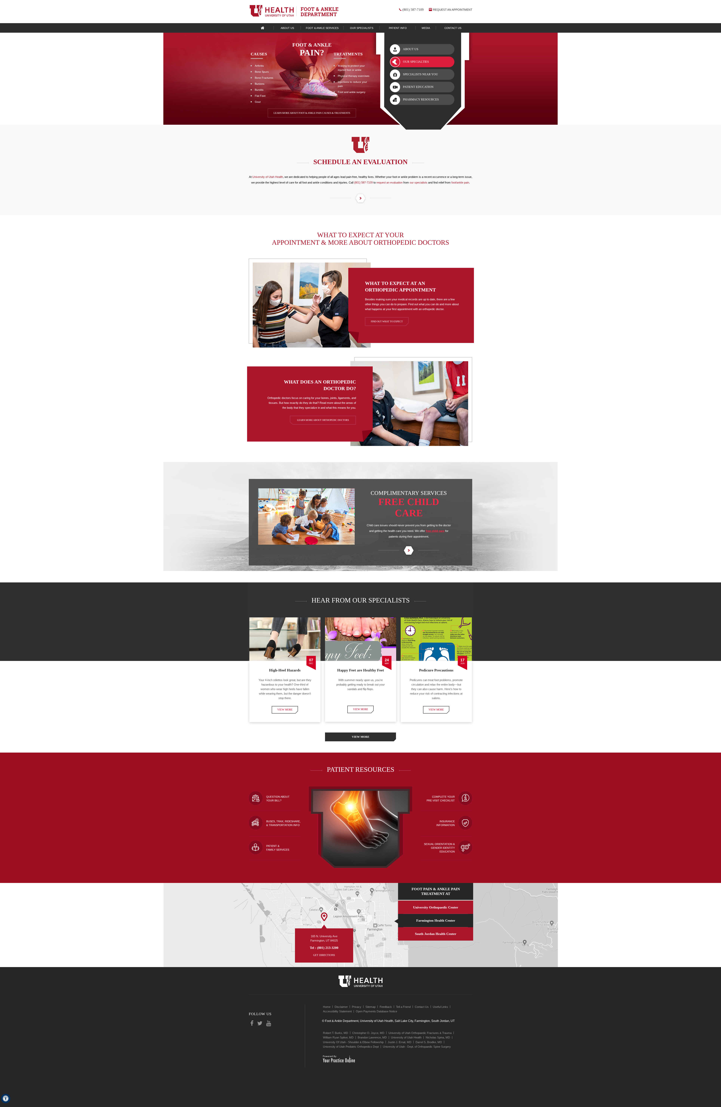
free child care (435, 530)
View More (285, 709)
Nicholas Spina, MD (438, 1037)
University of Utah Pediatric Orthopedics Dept (351, 1046)
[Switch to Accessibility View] (5, 1098)
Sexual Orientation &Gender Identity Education (439, 848)
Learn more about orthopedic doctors (323, 420)
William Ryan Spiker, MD (338, 1037)
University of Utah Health (267, 176)
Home (262, 28)
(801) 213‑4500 (327, 948)
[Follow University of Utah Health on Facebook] (251, 1024)
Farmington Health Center (435, 920)
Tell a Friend (403, 1006)
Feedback (386, 1006)
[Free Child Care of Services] (409, 550)
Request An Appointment (452, 9)
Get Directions (324, 955)
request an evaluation (389, 182)
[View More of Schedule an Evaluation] (360, 198)
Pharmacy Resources (421, 99)
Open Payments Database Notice (376, 1011)
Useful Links (440, 1006)
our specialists (418, 182)
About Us (410, 49)
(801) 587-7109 (413, 9)
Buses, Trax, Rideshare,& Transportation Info (283, 823)
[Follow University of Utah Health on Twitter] (259, 1024)
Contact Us (422, 1006)
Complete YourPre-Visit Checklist (441, 798)
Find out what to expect (387, 321)
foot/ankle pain (460, 182)
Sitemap (370, 1006)
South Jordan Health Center (435, 934)
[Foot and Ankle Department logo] (319, 11)
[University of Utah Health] (272, 10)
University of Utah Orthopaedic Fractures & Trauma (420, 1033)
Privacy (356, 1006)
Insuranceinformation (445, 823)
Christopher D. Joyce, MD (368, 1033)
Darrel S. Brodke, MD (429, 1042)
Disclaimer (341, 1006)
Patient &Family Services (277, 847)
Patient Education (418, 86)
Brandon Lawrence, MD (372, 1037)
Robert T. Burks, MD (335, 1033)
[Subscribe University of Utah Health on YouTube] (268, 1024)
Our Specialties (416, 61)
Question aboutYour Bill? (278, 798)
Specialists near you (420, 74)
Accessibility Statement (337, 1011)
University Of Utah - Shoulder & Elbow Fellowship (353, 1042)
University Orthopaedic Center (435, 907)
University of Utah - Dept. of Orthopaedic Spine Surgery (417, 1046)
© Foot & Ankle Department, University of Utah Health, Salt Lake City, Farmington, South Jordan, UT (388, 1020)
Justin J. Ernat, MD (399, 1042)
